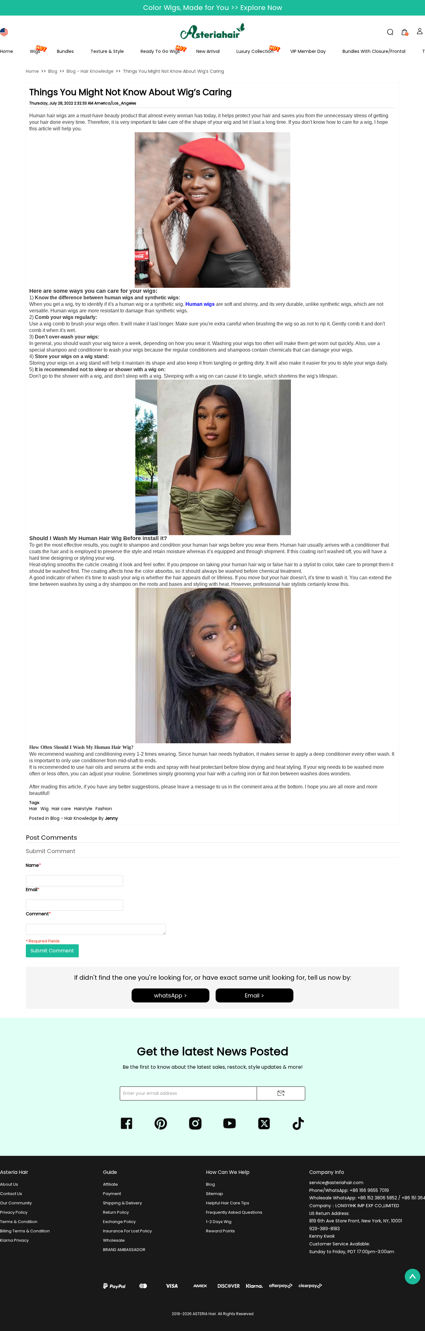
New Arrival (208, 51)
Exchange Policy (119, 1222)
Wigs (35, 51)
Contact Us (11, 1194)
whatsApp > (170, 995)
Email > (254, 995)
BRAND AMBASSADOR (124, 1250)
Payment (112, 1194)
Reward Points (220, 1231)
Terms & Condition (18, 1222)
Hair (33, 809)
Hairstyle (83, 809)
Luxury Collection (254, 51)
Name (33, 865)
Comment (38, 914)
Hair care (61, 809)
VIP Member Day (308, 51)
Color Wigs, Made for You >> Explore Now (212, 7)
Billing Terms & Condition (25, 1231)
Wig (44, 809)
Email (33, 889)
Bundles (65, 51)
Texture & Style (107, 51)
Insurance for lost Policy (127, 1231)
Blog (52, 71)
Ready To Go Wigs (160, 51)
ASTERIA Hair (204, 1313)
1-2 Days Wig (218, 1222)
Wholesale (114, 1240)
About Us (9, 1184)
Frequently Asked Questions (234, 1212)
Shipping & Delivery (122, 1203)
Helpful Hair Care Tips (227, 1203)
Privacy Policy (13, 1212)
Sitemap (214, 1194)
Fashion (104, 809)
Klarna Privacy (14, 1240)
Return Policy (116, 1212)
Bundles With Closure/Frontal (374, 51)
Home (6, 51)
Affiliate (110, 1184)
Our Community (16, 1203)
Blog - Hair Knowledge (90, 71)
